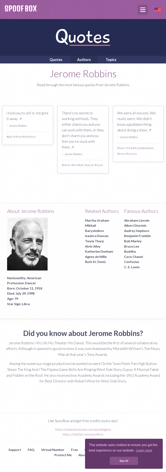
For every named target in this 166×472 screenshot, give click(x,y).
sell (20, 136)
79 (16, 298)
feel (75, 165)
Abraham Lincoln (136, 220)
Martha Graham (97, 220)
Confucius (131, 262)
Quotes (56, 59)
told (26, 136)
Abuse (83, 455)
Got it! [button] (124, 460)
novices (132, 153)
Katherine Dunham (99, 251)
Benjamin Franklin (137, 236)
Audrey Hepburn (136, 231)
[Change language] (157, 9)
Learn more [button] (144, 450)
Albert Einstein (135, 225)
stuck (99, 165)
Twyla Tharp (94, 241)
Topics (111, 59)
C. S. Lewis (132, 267)
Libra (26, 304)
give (10, 136)
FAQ (31, 450)
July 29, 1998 (25, 293)
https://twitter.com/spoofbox (83, 434)
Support (15, 450)
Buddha (130, 251)
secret (90, 165)
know (122, 153)
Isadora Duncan (97, 236)
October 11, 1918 (29, 288)
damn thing (125, 148)
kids (81, 165)
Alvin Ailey (93, 246)
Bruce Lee (131, 246)
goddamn (148, 148)
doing (137, 148)
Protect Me (63, 455)
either (67, 165)
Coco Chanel (133, 257)
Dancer (30, 283)
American (34, 278)
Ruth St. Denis (95, 262)
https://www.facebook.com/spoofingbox (83, 429)
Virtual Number (52, 450)
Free (74, 450)
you (33, 136)
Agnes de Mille (96, 257)
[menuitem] (56, 59)
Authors (84, 59)
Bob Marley (133, 241)
